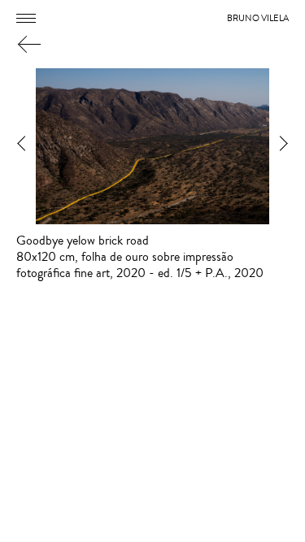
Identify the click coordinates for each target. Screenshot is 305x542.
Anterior (23, 146)
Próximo (282, 146)
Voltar (27, 44)
